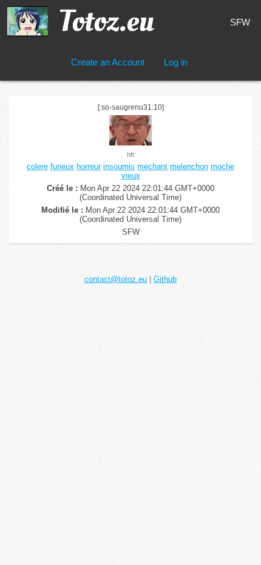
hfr (131, 154)
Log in (176, 62)
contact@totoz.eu (115, 279)
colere (37, 166)
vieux (130, 175)
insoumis (119, 166)
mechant (152, 166)
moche (222, 166)
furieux (62, 166)
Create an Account (107, 62)
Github (165, 279)
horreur (88, 166)
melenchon (189, 166)
